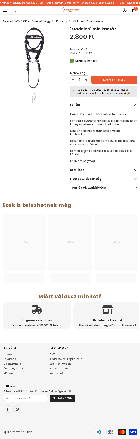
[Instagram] (17, 409)
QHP (84, 49)
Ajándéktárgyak (43, 21)
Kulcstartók (64, 21)
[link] (24, 278)
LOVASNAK (22, 21)
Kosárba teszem (114, 79)
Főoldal (8, 21)
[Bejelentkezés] (124, 10)
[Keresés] (14, 10)
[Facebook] (7, 409)
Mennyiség (77, 73)
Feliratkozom (62, 398)
